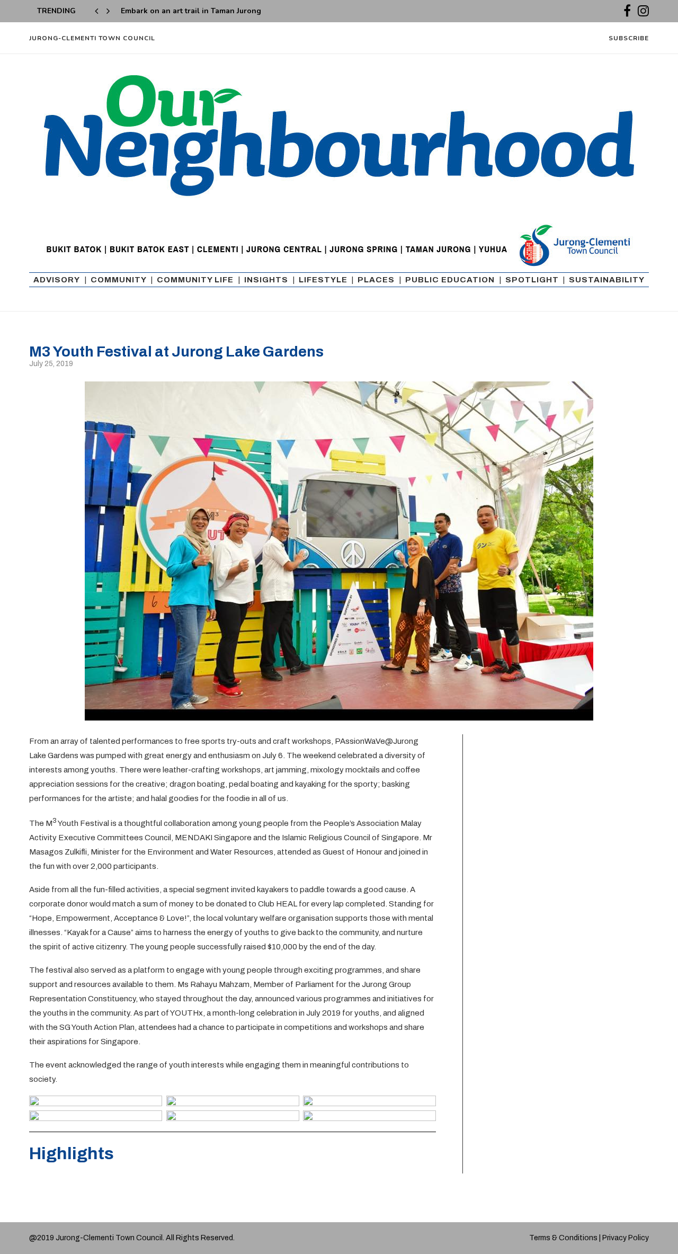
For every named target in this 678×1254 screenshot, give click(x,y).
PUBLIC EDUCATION (450, 279)
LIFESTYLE (323, 279)
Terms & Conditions (563, 1238)
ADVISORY (56, 279)
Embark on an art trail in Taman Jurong (191, 11)
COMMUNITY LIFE (195, 279)
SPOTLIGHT (532, 279)
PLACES (376, 279)
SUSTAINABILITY (607, 279)
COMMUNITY (119, 279)
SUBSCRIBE (629, 38)
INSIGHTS (266, 279)
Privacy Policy (625, 1238)
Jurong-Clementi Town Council (92, 38)
